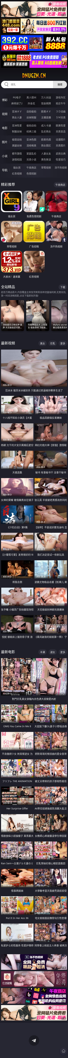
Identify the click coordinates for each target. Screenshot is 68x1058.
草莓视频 (46, 167)
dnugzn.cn (34, 75)
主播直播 (46, 117)
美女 (42, 343)
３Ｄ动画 (61, 111)
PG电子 (17, 97)
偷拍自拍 (31, 125)
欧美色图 (46, 139)
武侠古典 (61, 153)
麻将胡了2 (16, 103)
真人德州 (31, 97)
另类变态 (61, 131)
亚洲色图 (31, 139)
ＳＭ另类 (61, 117)
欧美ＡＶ (46, 111)
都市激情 (17, 153)
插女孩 (17, 167)
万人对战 (46, 97)
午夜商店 (31, 167)
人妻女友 (46, 153)
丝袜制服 (31, 117)
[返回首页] (63, 1050)
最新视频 (8, 343)
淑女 (52, 652)
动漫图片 (61, 139)
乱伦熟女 (46, 131)
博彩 (4, 100)
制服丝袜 (17, 131)
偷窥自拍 (17, 139)
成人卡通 (46, 125)
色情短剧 (31, 173)
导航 (4, 170)
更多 (62, 343)
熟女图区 (46, 145)
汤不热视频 (61, 167)
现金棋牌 (46, 103)
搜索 (60, 84)
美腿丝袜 (17, 145)
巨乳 (52, 343)
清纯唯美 (31, 145)
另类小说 (31, 159)
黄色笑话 (46, 159)
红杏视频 (17, 173)
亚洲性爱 (17, 125)
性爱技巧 (61, 159)
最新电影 (8, 652)
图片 (4, 142)
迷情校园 (17, 159)
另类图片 (61, 145)
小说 (4, 156)
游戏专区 (61, 97)
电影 (4, 128)
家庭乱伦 (31, 153)
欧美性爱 (61, 125)
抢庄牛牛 (61, 103)
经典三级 (31, 131)
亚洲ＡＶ (17, 111)
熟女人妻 (17, 117)
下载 (62, 287)
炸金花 (31, 103)
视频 (4, 114)
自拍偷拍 (31, 111)
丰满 (42, 652)
